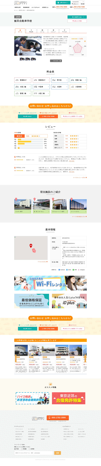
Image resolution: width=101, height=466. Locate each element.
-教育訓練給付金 (31, 434)
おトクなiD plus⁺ (36, 7)
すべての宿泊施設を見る (78, 216)
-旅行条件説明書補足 (32, 431)
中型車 (40, 87)
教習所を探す (18, 7)
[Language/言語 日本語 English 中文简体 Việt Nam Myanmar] (78, 2)
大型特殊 (78, 87)
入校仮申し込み (78, 17)
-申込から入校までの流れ (68, 431)
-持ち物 (64, 439)
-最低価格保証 (31, 439)
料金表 (31, 31)
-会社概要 (43, 439)
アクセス (64, 31)
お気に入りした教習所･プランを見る (73, 116)
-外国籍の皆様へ (31, 436)
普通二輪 (78, 80)
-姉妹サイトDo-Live (82, 434)
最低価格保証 (26, 7)
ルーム (42, 31)
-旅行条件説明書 (18, 434)
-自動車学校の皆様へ (45, 434)
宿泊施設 (25, 448)
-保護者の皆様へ (18, 439)
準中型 (59, 80)
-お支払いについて (44, 429)
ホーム (20, 31)
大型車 (59, 87)
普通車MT (41, 80)
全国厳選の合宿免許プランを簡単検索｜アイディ (20, 3)
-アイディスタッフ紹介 (45, 436)
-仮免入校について (19, 436)
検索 (57, 453)
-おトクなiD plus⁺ (31, 429)
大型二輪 (23, 87)
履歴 (83, 4)
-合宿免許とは (66, 429)
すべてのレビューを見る (79, 177)
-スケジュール (80, 429)
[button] (17, 45)
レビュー (53, 31)
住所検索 (32, 448)
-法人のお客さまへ (81, 436)
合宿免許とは (45, 7)
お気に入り (76, 4)
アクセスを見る (42, 261)
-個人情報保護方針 (44, 431)
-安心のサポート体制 (19, 431)
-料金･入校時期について (68, 436)
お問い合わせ (63, 2)
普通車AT (23, 80)
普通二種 (23, 93)
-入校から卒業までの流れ (68, 434)
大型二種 (41, 93)
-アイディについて (19, 429)
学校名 (17, 448)
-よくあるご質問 (81, 431)
